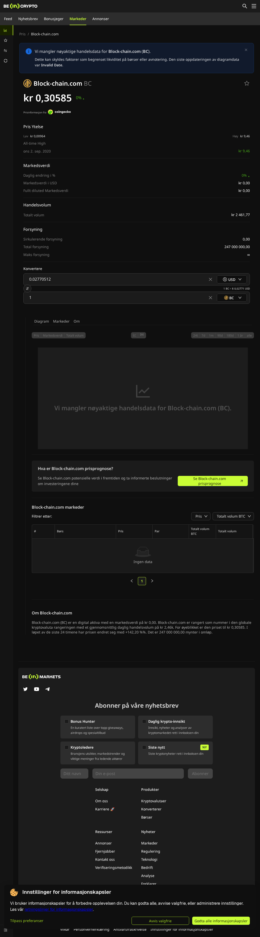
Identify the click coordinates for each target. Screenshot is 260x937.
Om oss (101, 800)
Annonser (100, 18)
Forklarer (148, 883)
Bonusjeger (53, 18)
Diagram (41, 321)
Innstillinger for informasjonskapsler (182, 929)
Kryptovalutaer (153, 800)
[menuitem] (6, 30)
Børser (146, 817)
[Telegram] (48, 689)
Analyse (147, 875)
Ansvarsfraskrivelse (130, 929)
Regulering (150, 851)
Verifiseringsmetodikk (113, 867)
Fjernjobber (105, 851)
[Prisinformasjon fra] (59, 112)
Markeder (78, 18)
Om (77, 321)
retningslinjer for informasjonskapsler (59, 909)
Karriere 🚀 (105, 809)
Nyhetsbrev (28, 18)
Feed (8, 18)
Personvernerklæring (91, 929)
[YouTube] (37, 689)
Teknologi (149, 859)
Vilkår (65, 929)
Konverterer (151, 809)
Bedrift (147, 867)
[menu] (6, 45)
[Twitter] (25, 689)
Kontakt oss (105, 859)
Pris (22, 34)
